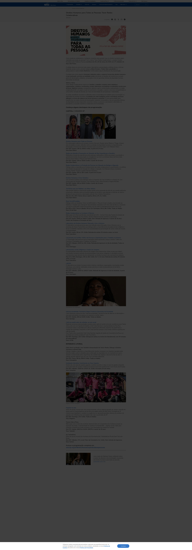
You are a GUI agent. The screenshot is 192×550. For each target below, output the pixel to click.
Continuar (123, 546)
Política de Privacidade (86, 548)
